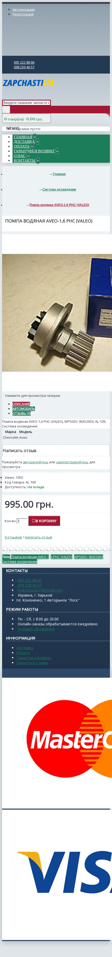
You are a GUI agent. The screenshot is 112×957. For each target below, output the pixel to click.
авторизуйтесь (35, 462)
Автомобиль (24, 409)
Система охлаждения (19, 561)
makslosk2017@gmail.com (40, 590)
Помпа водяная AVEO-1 (30, 556)
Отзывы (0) (22, 413)
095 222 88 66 (30, 580)
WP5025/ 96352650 (88, 556)
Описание (21, 404)
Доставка (24, 647)
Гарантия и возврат (34, 657)
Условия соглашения (36, 628)
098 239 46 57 (30, 585)
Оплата (23, 652)
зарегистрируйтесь (72, 462)
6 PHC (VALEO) (61, 556)
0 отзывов (13, 537)
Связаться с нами (32, 662)
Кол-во (10, 521)
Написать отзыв (38, 537)
